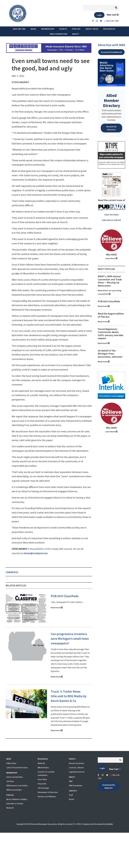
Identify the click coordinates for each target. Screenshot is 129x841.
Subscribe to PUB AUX (111, 220)
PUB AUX (76, 29)
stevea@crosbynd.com (36, 553)
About (75, 34)
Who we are (19, 29)
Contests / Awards (76, 767)
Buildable (109, 824)
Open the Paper (111, 214)
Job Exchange (43, 788)
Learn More (110, 258)
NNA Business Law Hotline (17, 785)
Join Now (10, 781)
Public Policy (11, 763)
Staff (71, 795)
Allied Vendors (43, 767)
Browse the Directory (111, 128)
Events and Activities (14, 777)
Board (71, 799)
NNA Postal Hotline (14, 790)
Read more (56, 607)
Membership (47, 29)
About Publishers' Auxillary (16, 799)
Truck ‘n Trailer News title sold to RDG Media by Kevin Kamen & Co (69, 696)
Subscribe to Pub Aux (14, 803)
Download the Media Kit (111, 52)
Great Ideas (91, 29)
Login (99, 15)
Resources (109, 29)
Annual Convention (76, 763)
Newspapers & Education (48, 792)
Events (63, 29)
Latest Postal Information (17, 767)
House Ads (42, 783)
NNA (70, 781)
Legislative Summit (77, 772)
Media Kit (10, 808)
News (33, 29)
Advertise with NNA (111, 45)
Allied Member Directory (111, 100)
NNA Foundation (58, 34)
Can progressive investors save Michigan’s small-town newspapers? (70, 638)
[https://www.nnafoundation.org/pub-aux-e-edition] (111, 184)
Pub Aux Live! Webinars (47, 796)
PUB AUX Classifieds (64, 596)
